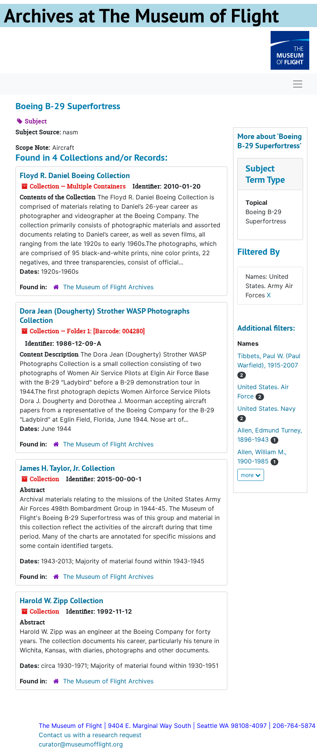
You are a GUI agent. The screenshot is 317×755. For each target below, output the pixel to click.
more (248, 475)
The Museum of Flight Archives (108, 287)
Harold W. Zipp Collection (61, 600)
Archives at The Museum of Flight (141, 15)
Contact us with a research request (90, 735)
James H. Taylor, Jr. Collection (67, 468)
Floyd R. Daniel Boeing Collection (75, 175)
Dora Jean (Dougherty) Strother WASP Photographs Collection (104, 315)
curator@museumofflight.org (81, 744)
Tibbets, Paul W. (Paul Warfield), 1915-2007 (268, 365)
